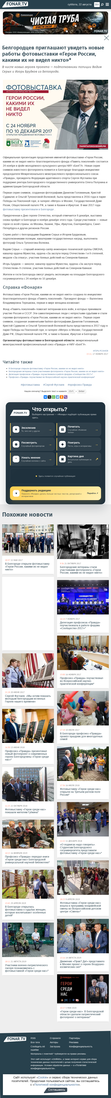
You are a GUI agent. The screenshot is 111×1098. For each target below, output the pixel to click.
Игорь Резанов (100, 350)
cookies (57, 1059)
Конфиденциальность (80, 1046)
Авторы (54, 1042)
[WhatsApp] (53, 397)
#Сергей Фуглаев (53, 384)
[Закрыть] (106, 38)
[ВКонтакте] (45, 397)
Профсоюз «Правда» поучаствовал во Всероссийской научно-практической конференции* (52, 377)
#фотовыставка (30, 384)
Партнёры (74, 1038)
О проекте (55, 1038)
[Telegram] (57, 397)
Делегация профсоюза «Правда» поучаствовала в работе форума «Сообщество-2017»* (51, 374)
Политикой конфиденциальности (56, 1084)
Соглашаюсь (56, 1090)
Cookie (42, 1077)
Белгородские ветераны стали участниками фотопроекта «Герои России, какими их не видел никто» (56, 371)
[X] (49, 397)
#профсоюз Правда (80, 384)
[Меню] (107, 4)
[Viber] (65, 397)
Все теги (35, 1042)
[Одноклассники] (61, 397)
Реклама (73, 1042)
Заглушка (55, 1046)
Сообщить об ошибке (38, 1048)
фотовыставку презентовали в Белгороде (28, 209)
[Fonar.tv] (15, 4)
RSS (33, 1038)
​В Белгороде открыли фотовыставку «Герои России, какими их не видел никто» (46, 368)
